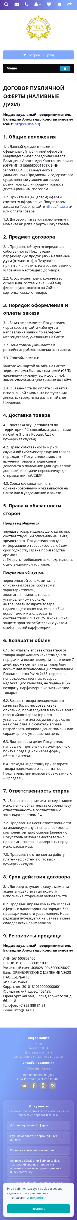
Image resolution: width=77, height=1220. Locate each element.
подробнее (38, 1198)
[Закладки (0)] (49, 5)
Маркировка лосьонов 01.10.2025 (38, 1057)
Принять (39, 1209)
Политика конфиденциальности (32, 1150)
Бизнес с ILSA (38, 1048)
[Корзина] (59, 5)
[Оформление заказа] (69, 5)
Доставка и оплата (38, 1052)
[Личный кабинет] (37, 5)
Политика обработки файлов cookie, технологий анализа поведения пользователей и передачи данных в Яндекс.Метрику (36, 1166)
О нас (38, 1044)
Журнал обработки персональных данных (33, 1138)
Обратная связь (38, 1068)
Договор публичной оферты (29, 1125)
